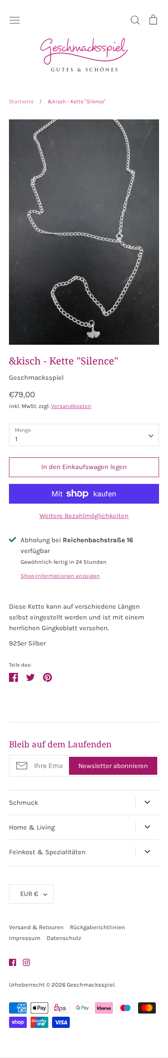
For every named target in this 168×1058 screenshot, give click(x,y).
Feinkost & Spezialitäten (47, 852)
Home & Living (32, 827)
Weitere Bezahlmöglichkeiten (84, 516)
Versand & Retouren (36, 927)
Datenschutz (64, 938)
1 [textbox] (16, 439)
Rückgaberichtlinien (97, 927)
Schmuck (23, 803)
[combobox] (84, 435)
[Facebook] (9, 962)
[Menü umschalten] (15, 19)
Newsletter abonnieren (113, 766)
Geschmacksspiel (36, 377)
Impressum (24, 938)
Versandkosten (71, 406)
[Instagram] (23, 962)
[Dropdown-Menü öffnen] (147, 802)
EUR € (29, 894)
